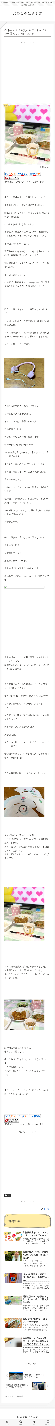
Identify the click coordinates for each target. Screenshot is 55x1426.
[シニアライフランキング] (11, 178)
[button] (49, 765)
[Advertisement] (27, 72)
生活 (9, 1195)
